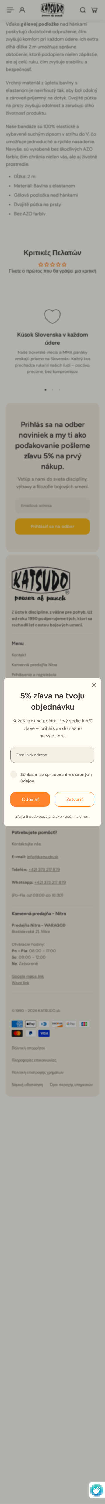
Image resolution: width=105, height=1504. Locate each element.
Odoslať (30, 799)
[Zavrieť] (94, 685)
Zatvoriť (74, 799)
